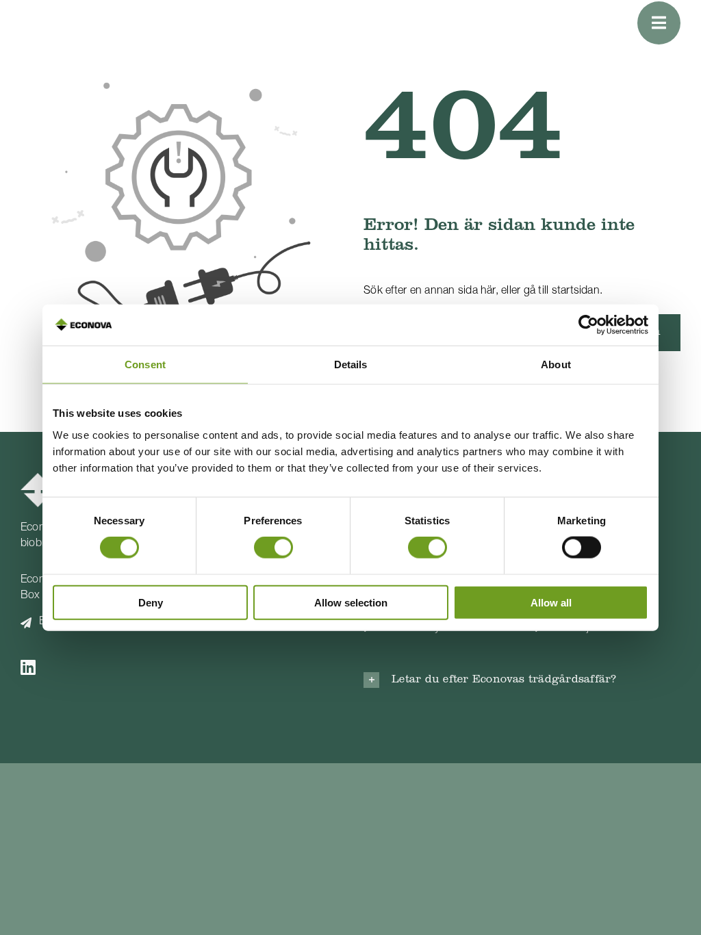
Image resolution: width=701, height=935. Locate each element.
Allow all (551, 602)
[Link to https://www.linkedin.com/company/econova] (160, 667)
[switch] (273, 548)
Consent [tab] (145, 364)
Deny (150, 602)
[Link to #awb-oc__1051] (658, 22)
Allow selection (350, 602)
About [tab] (556, 364)
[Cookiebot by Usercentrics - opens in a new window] (588, 325)
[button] (522, 680)
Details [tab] (351, 364)
